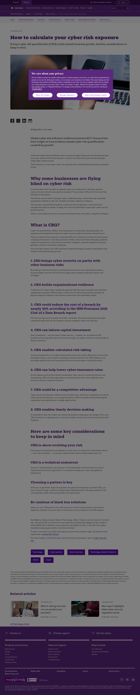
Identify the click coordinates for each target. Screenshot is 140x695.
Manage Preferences (67, 95)
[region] (70, 84)
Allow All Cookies (42, 95)
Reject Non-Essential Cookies (96, 95)
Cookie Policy (37, 89)
